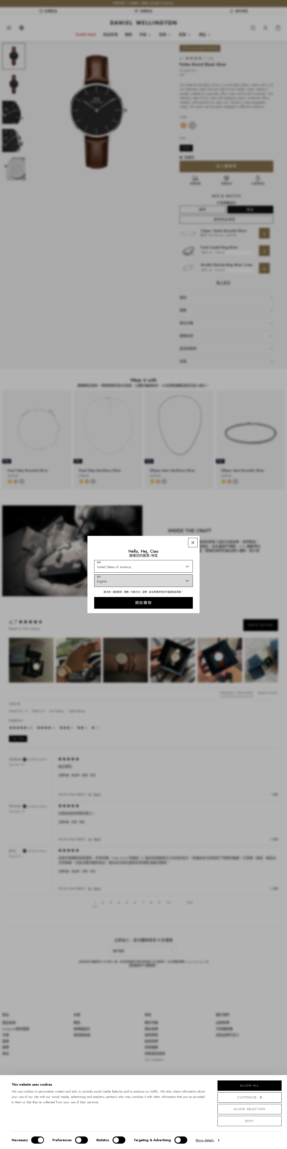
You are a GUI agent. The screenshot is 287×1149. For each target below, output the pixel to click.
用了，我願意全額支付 (176, 622)
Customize (247, 1097)
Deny (249, 1121)
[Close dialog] (221, 531)
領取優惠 (175, 608)
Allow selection (249, 1109)
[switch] (81, 1140)
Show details (205, 1140)
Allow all (249, 1085)
